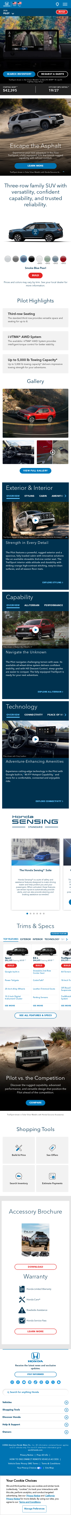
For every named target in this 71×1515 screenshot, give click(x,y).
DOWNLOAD (35, 1267)
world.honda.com (35, 1450)
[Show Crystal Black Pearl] (31, 259)
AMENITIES (58, 496)
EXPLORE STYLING (51, 583)
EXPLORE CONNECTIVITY (48, 801)
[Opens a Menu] (65, 4)
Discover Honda (11, 1417)
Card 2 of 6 (30, 913)
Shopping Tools (11, 1410)
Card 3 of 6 (34, 913)
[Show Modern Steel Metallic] (15, 259)
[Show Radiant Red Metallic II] (63, 259)
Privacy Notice (27, 1455)
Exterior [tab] (25, 939)
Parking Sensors (40, 998)
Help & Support (11, 1424)
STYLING (29, 496)
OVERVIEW (13, 496)
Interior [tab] (38, 939)
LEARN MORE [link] (35, 166)
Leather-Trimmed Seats (44, 989)
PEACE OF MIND (57, 715)
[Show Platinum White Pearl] (39, 259)
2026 (5, 11)
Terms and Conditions (30, 1502)
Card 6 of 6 (44, 913)
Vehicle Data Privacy (17, 1464)
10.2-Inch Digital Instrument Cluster (13, 998)
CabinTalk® (38, 980)
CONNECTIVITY (33, 715)
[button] (57, 4)
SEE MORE (10, 1006)
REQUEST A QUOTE (52, 74)
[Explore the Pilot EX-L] (45, 951)
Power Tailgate (12, 980)
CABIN (43, 496)
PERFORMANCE (53, 605)
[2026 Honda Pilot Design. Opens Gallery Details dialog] (52, 452)
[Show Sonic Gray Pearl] (55, 259)
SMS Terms (33, 1464)
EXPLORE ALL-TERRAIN (49, 692)
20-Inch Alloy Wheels (15, 989)
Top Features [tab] (10, 939)
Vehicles (7, 1402)
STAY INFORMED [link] (35, 1374)
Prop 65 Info (43, 1455)
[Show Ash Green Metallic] (47, 259)
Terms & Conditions (51, 1464)
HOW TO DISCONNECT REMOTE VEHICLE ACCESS (34, 1459)
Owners (6, 1432)
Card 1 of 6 (27, 913)
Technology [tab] (52, 939)
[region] (35, 1495)
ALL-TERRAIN (31, 605)
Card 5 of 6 (40, 913)
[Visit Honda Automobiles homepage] (35, 1357)
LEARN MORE (35, 1331)
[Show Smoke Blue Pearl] (23, 259)
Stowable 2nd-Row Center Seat (42, 972)
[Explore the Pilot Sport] (17, 951)
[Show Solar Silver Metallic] (7, 259)
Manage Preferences (34, 1509)
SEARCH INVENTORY (19, 74)
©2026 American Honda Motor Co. (16, 1445)
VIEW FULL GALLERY (35, 471)
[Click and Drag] (35, 232)
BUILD (62, 12)
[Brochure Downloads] (35, 1240)
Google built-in (12, 972)
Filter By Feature (59, 934)
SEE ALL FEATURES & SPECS (35, 1015)
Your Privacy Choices (27, 1468)
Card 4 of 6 (37, 913)
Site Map (49, 1468)
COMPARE (35, 1103)
